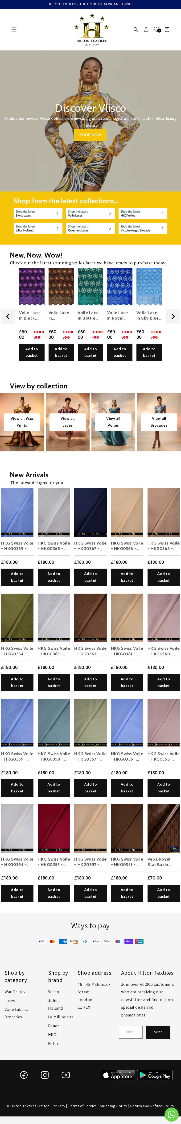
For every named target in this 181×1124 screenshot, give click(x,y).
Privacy (59, 1105)
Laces (9, 1000)
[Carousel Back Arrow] (8, 316)
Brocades (13, 1017)
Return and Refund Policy (152, 1105)
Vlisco (53, 991)
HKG (52, 1034)
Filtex (53, 1043)
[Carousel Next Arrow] (173, 316)
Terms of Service (82, 1105)
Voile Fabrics (16, 1009)
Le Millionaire (61, 1017)
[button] (14, 29)
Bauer (53, 1025)
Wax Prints (14, 991)
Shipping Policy (113, 1105)
